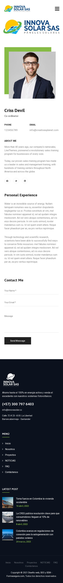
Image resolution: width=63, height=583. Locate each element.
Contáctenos (11, 472)
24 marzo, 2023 (23, 542)
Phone (7, 125)
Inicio (8, 443)
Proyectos (10, 455)
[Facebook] (7, 181)
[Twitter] (16, 181)
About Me (10, 140)
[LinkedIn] (25, 181)
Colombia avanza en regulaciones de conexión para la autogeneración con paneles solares (35, 534)
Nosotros (10, 449)
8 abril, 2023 (22, 524)
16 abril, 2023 (22, 506)
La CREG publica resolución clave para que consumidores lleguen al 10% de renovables (37, 517)
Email (33, 125)
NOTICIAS (10, 460)
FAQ (7, 466)
